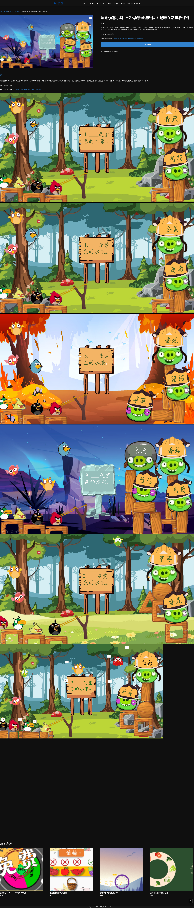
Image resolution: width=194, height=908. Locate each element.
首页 (1, 12)
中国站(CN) (130, 3)
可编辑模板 (17, 12)
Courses (116, 3)
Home (84, 3)
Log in (138, 3)
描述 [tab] (1, 75)
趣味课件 (11, 12)
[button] (90, 18)
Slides (123, 3)
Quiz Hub (91, 3)
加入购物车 (148, 44)
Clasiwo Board (101, 3)
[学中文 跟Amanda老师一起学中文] (59, 3)
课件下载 (6, 12)
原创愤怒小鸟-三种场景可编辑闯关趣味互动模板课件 (128, 38)
